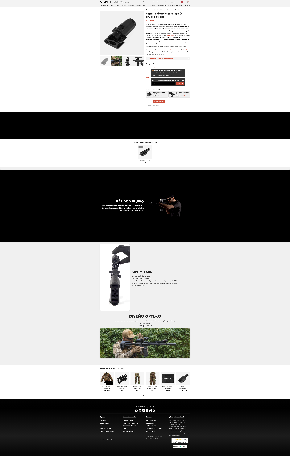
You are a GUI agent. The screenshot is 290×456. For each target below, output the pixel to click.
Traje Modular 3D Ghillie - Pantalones (152, 387)
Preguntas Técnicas (105, 428)
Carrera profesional (129, 431)
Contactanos (104, 420)
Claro (179, 64)
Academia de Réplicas (129, 425)
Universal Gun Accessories (162, 9)
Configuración (150, 64)
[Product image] (145, 152)
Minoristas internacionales (154, 428)
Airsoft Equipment (150, 9)
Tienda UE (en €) (151, 420)
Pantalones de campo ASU (137, 387)
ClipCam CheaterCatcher (183, 387)
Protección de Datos (152, 438)
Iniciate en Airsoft (147, 1)
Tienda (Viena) (150, 431)
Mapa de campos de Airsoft (131, 423)
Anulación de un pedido (107, 431)
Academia (156, 1)
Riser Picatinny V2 (145, 160)
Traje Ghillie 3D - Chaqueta (106, 387)
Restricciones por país (152, 425)
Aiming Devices (173, 9)
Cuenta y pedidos (105, 423)
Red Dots (180, 9)
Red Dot (170, 50)
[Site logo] (106, 2)
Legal (147, 436)
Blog (124, 428)
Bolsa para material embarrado (167, 387)
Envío (101, 425)
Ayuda (161, 1)
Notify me (180, 83)
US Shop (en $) (150, 423)
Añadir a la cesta (159, 101)
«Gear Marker (171, 35)
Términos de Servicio (156, 436)
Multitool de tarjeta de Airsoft (122, 387)
